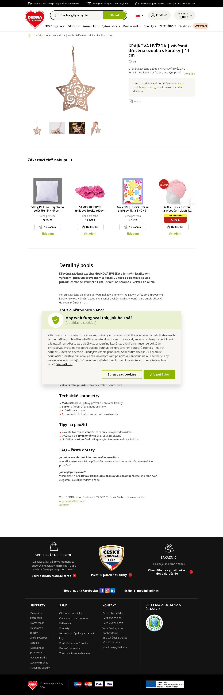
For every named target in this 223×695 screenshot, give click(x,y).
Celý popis (189, 73)
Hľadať (114, 15)
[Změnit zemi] (138, 15)
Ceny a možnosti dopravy (73, 618)
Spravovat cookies (122, 374)
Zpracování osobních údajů (74, 653)
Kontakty (64, 628)
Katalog (34, 642)
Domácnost (37, 623)
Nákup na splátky (40, 667)
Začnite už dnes (39, 662)
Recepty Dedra (38, 657)
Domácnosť (130, 26)
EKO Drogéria (53, 26)
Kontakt (64, 505)
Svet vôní (201, 25)
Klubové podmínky (69, 648)
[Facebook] (101, 590)
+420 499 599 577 (112, 623)
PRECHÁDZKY (167, 26)
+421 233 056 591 (112, 618)
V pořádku (161, 374)
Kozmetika (89, 26)
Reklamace (65, 623)
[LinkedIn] (112, 590)
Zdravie (72, 26)
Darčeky (149, 26)
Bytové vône (110, 26)
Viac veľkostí (64, 364)
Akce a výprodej (39, 637)
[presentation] (30, 204)
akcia (185, 26)
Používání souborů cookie (74, 643)
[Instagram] (107, 590)
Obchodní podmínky (70, 613)
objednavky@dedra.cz (72, 501)
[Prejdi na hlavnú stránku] (35, 19)
